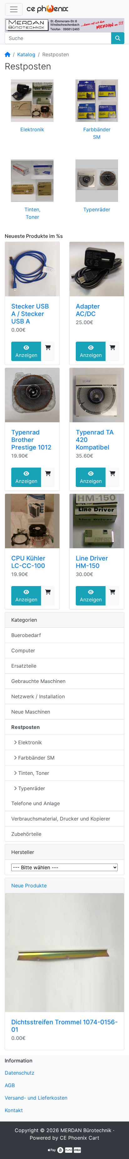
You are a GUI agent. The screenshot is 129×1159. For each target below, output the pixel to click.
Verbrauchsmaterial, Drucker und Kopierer (60, 818)
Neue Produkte (29, 885)
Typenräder (96, 209)
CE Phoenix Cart (79, 1138)
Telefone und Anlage (35, 803)
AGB (10, 1085)
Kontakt (14, 1110)
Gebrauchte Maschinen (38, 681)
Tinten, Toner (33, 773)
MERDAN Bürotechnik (85, 1130)
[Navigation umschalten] (14, 9)
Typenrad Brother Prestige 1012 (31, 440)
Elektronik (32, 129)
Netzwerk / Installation (38, 696)
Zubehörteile (26, 834)
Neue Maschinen (30, 712)
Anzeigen (26, 355)
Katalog (26, 54)
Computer (23, 650)
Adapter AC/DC (88, 310)
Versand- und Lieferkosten (36, 1098)
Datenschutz (19, 1073)
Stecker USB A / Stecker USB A (30, 314)
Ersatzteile (23, 666)
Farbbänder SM (36, 758)
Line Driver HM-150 (92, 561)
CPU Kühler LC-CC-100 (28, 561)
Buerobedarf (26, 635)
